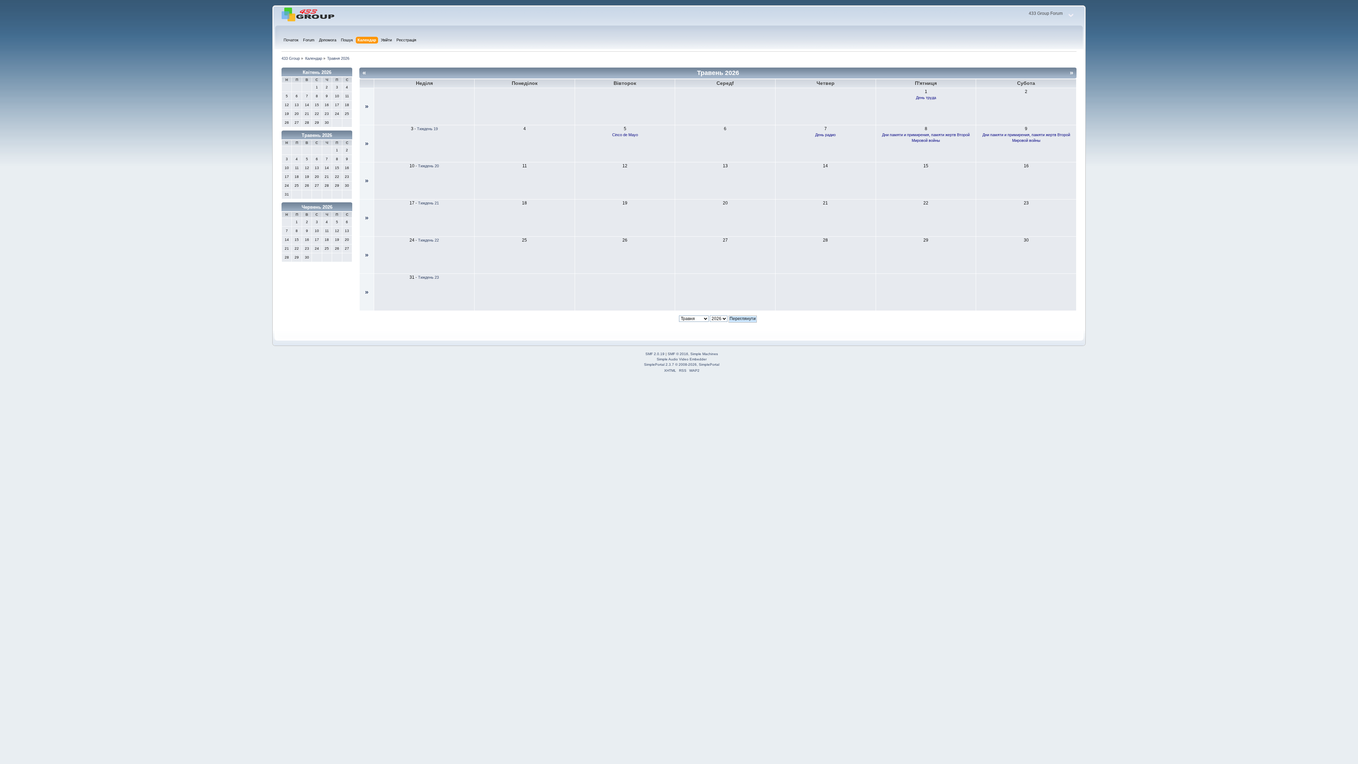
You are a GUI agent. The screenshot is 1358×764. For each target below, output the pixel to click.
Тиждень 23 (428, 277)
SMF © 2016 (678, 354)
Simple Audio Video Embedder (682, 359)
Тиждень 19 (427, 129)
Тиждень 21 (428, 203)
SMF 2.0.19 (655, 354)
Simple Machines (704, 354)
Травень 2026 (317, 135)
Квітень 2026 (317, 72)
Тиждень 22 (428, 240)
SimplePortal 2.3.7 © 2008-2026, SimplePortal (681, 364)
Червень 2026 (317, 207)
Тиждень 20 (428, 166)
